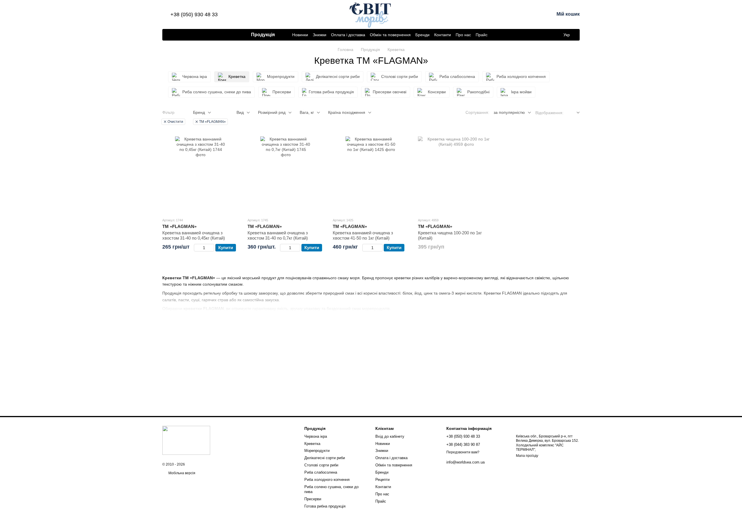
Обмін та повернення (390, 34)
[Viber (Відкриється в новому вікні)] (169, 34)
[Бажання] (519, 14)
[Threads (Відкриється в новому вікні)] (204, 34)
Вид (240, 112)
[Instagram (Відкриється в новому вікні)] (190, 34)
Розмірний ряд (271, 112)
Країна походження (346, 112)
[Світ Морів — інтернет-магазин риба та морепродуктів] (186, 440)
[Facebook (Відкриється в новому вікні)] (183, 34)
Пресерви (312, 499)
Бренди (422, 34)
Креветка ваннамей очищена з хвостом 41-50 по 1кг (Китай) (363, 235)
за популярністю (509, 112)
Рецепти (382, 479)
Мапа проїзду (527, 456)
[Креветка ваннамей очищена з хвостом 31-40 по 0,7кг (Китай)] (286, 174)
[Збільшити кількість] (211, 247)
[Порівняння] (504, 14)
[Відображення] (573, 112)
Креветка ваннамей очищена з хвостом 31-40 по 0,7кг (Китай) (278, 235)
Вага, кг (307, 112)
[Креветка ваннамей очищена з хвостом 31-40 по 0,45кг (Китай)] (200, 174)
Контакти (442, 34)
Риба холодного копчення (327, 479)
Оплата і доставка (348, 34)
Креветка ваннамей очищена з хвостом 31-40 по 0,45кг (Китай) (193, 235)
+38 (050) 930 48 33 (194, 14)
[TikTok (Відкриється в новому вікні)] (197, 34)
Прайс (482, 34)
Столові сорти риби (321, 465)
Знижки (319, 34)
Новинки (300, 34)
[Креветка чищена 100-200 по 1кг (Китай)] (456, 174)
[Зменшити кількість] (196, 247)
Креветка (312, 443)
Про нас (463, 34)
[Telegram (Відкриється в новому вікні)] (176, 34)
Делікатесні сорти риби (324, 458)
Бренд (199, 112)
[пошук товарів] (498, 34)
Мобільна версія (181, 473)
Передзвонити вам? (462, 452)
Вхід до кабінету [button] (389, 436)
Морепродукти (317, 450)
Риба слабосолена (320, 472)
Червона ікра (315, 436)
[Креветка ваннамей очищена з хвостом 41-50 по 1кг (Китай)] (371, 174)
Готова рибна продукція (324, 506)
